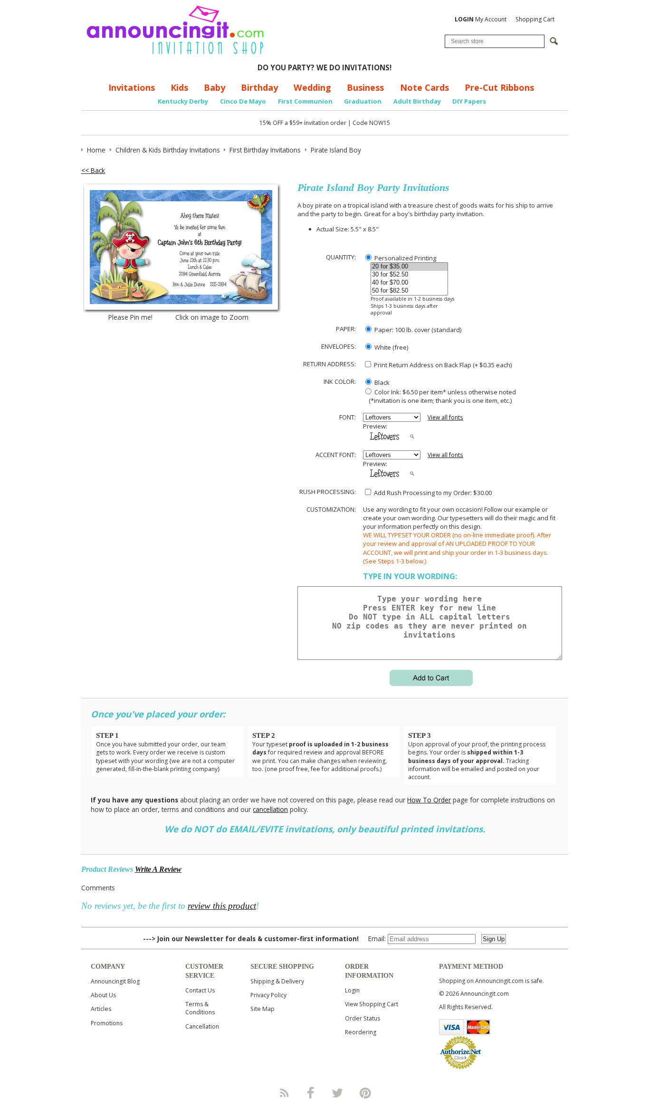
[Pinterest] (365, 1093)
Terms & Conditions (200, 1008)
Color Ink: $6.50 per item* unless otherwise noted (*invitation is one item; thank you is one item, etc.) (439, 396)
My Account (480, 19)
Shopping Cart (534, 19)
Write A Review (158, 869)
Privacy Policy (268, 995)
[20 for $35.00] (409, 267)
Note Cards (424, 87)
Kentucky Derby (183, 101)
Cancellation (202, 1026)
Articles (101, 1009)
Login (352, 990)
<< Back (93, 170)
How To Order (429, 799)
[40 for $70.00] (409, 283)
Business (365, 87)
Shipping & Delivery (277, 981)
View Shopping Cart (371, 1004)
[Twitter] (338, 1093)
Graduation (363, 101)
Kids (179, 87)
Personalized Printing (404, 258)
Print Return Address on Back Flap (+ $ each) (442, 365)
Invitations (131, 87)
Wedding (312, 87)
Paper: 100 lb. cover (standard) (417, 329)
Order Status (362, 1018)
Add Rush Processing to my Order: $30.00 (432, 492)
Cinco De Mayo (243, 101)
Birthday (259, 87)
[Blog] (283, 1093)
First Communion (305, 101)
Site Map (262, 1009)
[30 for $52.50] (409, 275)
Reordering (360, 1032)
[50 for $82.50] (409, 291)
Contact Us (200, 990)
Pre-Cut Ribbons (499, 87)
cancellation (270, 809)
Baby (214, 87)
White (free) (390, 347)
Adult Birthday (417, 101)
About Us (103, 995)
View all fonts (445, 417)
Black (381, 382)
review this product (222, 906)
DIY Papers (469, 101)
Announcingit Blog (115, 981)
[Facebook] (311, 1093)
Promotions (107, 1023)
